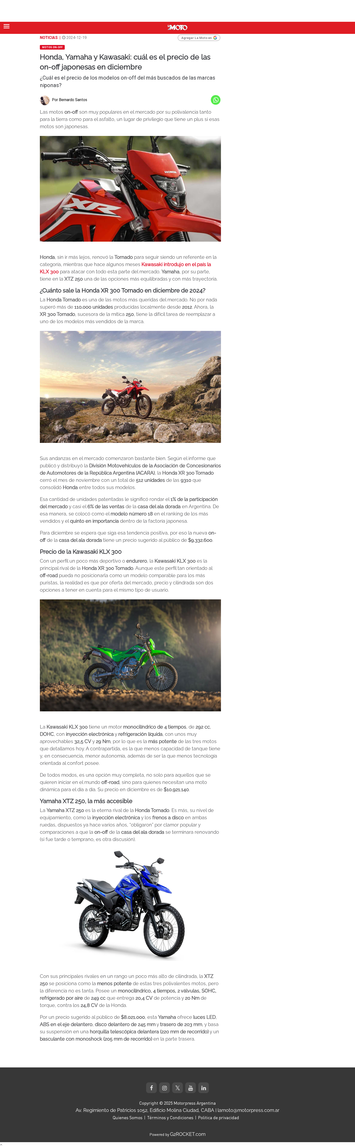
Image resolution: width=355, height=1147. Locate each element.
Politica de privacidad (218, 1117)
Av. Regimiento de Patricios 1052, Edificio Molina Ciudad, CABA (145, 1110)
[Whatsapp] (215, 100)
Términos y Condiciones (170, 1117)
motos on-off (52, 47)
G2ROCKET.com (188, 1134)
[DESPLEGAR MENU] (6, 26)
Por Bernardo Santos (69, 99)
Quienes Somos (127, 1117)
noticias (49, 37)
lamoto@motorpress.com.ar (248, 1110)
